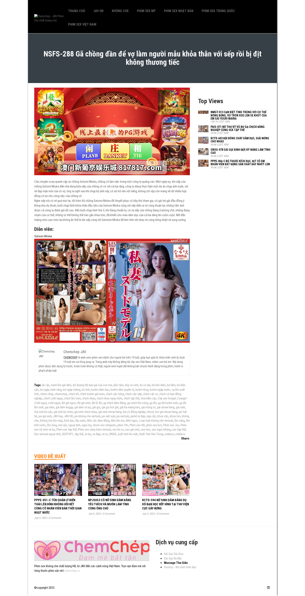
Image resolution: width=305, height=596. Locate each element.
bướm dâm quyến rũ (122, 390)
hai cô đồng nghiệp (134, 412)
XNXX (112, 434)
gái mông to (148, 407)
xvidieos (180, 434)
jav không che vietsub (87, 416)
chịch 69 (74, 394)
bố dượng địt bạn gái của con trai (92, 385)
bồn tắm (118, 385)
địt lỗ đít (97, 403)
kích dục (69, 420)
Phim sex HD (137, 425)
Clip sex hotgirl (167, 398)
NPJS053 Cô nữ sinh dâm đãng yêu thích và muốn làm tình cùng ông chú (109, 504)
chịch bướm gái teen (92, 394)
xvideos (169, 434)
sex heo (145, 429)
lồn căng (179, 420)
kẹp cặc (151, 416)
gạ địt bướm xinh (168, 403)
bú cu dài (145, 385)
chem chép (46, 394)
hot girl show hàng (166, 412)
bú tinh (86, 390)
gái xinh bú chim (63, 412)
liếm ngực (132, 420)
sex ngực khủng (161, 429)
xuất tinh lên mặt (128, 434)
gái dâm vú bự (82, 407)
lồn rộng (52, 425)
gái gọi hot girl (110, 407)
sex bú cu (118, 429)
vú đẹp (96, 434)
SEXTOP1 (67, 434)
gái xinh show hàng (109, 412)
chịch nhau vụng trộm (109, 398)
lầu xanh (80, 420)
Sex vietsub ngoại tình (47, 434)
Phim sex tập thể (66, 429)
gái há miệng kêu (130, 407)
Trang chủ (76, 11)
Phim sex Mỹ (146, 11)
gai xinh (180, 407)
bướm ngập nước (160, 390)
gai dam (49, 407)
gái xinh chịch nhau (85, 412)
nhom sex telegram (104, 425)
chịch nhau (88, 398)
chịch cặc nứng (115, 394)
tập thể (79, 434)
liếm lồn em (117, 420)
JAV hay (58, 416)
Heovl (150, 412)
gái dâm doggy (64, 407)
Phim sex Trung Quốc (218, 11)
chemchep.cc (72, 571)
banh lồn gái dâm (61, 385)
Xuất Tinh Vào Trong (151, 434)
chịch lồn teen (72, 398)
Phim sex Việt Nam (82, 24)
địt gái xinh (83, 403)
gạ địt (153, 403)
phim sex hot (154, 425)
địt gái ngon (69, 403)
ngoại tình (74, 425)
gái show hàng (165, 407)
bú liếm (171, 385)
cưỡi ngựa (54, 403)
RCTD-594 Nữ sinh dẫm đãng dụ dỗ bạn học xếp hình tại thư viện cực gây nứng (165, 504)
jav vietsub (122, 416)
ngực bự (87, 425)
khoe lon (175, 416)
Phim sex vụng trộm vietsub (94, 429)
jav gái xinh (45, 416)
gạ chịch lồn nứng (137, 403)
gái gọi (96, 407)
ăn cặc (46, 385)
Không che (120, 11)
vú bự (88, 434)
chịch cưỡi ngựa (53, 398)
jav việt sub (108, 416)
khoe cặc (162, 416)
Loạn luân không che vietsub (156, 420)
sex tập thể (179, 429)
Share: (185, 438)
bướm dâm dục (100, 390)
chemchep (61, 394)
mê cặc (62, 425)
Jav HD (98, 11)
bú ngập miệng (71, 390)
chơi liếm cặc (148, 398)
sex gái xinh (132, 429)
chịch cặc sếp (133, 394)
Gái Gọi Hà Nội (173, 558)
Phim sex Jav (171, 425)
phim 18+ (122, 425)
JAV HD (68, 416)
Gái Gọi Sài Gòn (173, 554)
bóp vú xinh (131, 385)
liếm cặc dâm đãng (98, 420)
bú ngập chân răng (51, 390)
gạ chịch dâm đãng (114, 403)
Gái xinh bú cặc (43, 412)
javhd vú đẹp (138, 416)
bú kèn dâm (159, 385)
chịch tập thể (131, 398)
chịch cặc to (150, 394)
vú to (105, 434)
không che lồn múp (51, 420)
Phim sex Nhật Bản (178, 11)
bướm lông (141, 390)
